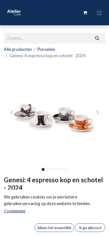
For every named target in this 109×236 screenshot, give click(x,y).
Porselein (46, 49)
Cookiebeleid (14, 211)
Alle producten (18, 49)
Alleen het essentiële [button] (54, 227)
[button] (11, 112)
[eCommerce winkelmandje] (85, 12)
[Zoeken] (97, 38)
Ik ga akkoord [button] (90, 227)
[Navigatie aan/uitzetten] (99, 12)
